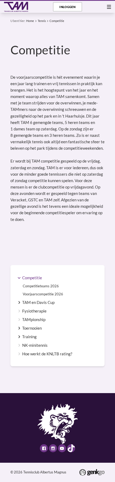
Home (30, 20)
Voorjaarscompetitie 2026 (43, 294)
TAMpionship (33, 319)
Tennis (42, 20)
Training (29, 336)
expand (19, 278)
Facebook (44, 448)
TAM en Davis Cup (38, 302)
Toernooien (32, 328)
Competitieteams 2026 (41, 286)
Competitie (56, 20)
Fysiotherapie (34, 311)
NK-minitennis (35, 345)
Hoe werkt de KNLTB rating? (47, 354)
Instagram (53, 448)
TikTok (71, 448)
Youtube (62, 448)
